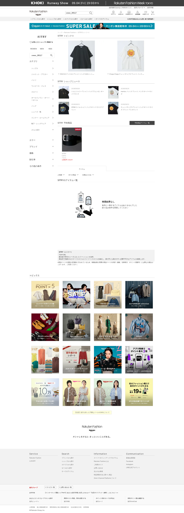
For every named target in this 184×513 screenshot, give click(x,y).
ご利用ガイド (98, 465)
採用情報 (86, 507)
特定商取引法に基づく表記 (103, 475)
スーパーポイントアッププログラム (106, 458)
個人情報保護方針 (42, 507)
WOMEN (33, 49)
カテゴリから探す (68, 465)
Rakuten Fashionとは (101, 461)
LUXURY (32, 461)
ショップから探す (68, 461)
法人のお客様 (98, 471)
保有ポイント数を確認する (136, 498)
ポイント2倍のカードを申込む (105, 498)
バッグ (33, 106)
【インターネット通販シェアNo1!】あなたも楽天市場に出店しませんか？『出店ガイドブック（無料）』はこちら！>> (81, 493)
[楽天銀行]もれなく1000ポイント (120, 7)
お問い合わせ (98, 468)
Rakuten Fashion (70, 32)
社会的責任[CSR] (76, 507)
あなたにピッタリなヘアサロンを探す (41, 498)
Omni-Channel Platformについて (105, 478)
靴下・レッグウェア (38, 124)
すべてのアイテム (68, 471)
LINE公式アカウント (133, 467)
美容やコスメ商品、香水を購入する (75, 498)
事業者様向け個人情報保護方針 (59, 507)
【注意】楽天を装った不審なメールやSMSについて (92, 412)
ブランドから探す (68, 458)
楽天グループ (138, 7)
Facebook (129, 461)
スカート (34, 92)
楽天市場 (150, 7)
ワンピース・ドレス (38, 86)
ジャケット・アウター (39, 74)
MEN (42, 49)
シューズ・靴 (36, 112)
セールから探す (67, 468)
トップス (34, 68)
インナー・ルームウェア (40, 118)
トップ (60, 32)
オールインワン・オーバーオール (40, 99)
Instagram (129, 464)
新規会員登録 (130, 458)
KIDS (50, 49)
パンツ (33, 80)
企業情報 (32, 507)
